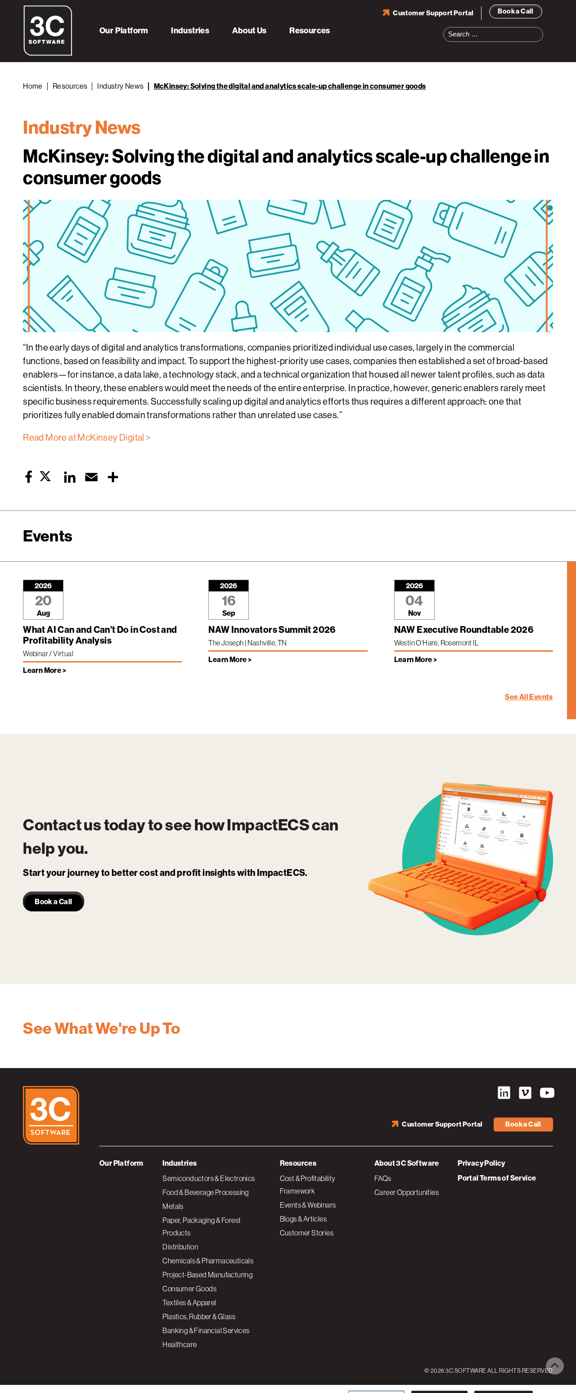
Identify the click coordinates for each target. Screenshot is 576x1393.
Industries (190, 31)
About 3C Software (406, 1163)
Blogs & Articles (303, 1219)
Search (539, 28)
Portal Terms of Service (497, 1178)
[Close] (562, 1376)
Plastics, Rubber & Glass (198, 1316)
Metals (172, 1206)
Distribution (180, 1247)
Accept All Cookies (503, 1376)
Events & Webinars (308, 1205)
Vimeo (525, 1093)
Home (33, 86)
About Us (249, 31)
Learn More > (44, 670)
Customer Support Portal (433, 13)
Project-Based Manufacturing (207, 1275)
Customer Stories (306, 1233)
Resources (309, 31)
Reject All (439, 1376)
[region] (288, 1377)
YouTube (546, 1093)
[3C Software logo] (48, 54)
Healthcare (179, 1344)
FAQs (383, 1178)
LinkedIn (504, 1093)
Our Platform (123, 31)
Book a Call (515, 11)
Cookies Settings (376, 1376)
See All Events (529, 697)
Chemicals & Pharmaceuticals (207, 1261)
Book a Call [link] (53, 901)
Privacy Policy (481, 1163)
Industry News (120, 86)
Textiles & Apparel (189, 1302)
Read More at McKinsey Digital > (86, 438)
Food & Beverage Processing (205, 1192)
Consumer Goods (189, 1289)
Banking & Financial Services (205, 1330)
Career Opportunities (406, 1192)
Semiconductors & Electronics (208, 1178)
